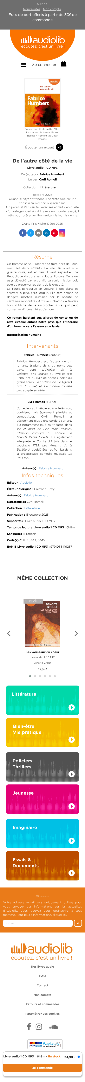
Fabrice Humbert (51, 174)
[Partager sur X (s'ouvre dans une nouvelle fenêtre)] (30, 233)
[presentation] (8, 633)
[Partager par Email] (38, 233)
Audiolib (26, 482)
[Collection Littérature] (42, 701)
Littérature (48, 187)
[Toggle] (23, 65)
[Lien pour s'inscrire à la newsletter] (42, 895)
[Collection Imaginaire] (42, 834)
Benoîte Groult (42, 662)
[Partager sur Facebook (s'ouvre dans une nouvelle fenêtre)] (23, 233)
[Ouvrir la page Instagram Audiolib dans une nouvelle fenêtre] (39, 1027)
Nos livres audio (42, 967)
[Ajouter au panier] (42, 1068)
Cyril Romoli (48, 179)
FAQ (42, 976)
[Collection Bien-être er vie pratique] (42, 732)
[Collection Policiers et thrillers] (42, 768)
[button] (42, 102)
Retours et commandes (42, 1004)
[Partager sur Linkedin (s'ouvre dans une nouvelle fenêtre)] (46, 233)
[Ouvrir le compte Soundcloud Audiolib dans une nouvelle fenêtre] (53, 1027)
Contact (42, 985)
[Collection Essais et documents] (42, 867)
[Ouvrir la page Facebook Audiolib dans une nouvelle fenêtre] (29, 1027)
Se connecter (44, 65)
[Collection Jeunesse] (42, 799)
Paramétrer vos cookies (42, 1014)
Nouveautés (31, 9)
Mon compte (52, 9)
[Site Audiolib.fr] (42, 951)
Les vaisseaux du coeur (42, 652)
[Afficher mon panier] (63, 64)
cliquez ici (59, 914)
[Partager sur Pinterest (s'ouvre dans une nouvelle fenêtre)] (54, 233)
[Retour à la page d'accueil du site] (42, 45)
